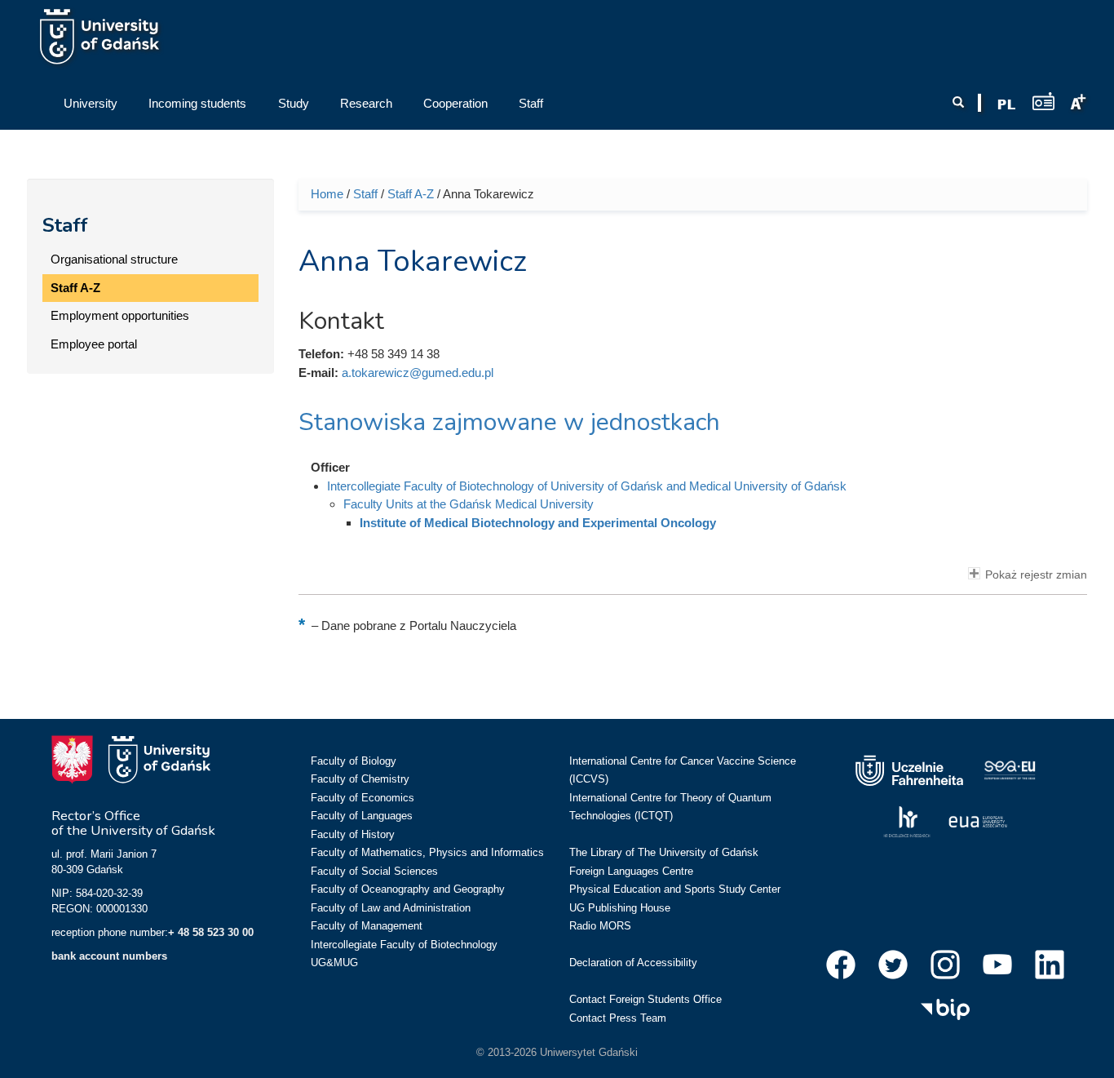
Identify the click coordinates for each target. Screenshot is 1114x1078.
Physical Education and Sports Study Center (674, 889)
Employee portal (94, 344)
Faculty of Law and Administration (391, 908)
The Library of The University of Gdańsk (663, 852)
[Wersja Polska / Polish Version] (1006, 104)
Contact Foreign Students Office (645, 999)
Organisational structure (114, 259)
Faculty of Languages (362, 816)
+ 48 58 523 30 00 (211, 932)
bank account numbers (109, 956)
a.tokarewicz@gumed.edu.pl (417, 372)
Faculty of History (353, 834)
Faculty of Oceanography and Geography (408, 889)
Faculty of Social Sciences (374, 871)
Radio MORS (600, 926)
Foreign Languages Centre (631, 871)
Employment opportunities (120, 315)
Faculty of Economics (362, 798)
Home (327, 194)
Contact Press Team (617, 1018)
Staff (65, 225)
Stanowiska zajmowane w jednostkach (509, 422)
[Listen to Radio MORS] (1043, 100)
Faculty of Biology (353, 761)
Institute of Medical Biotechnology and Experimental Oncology (538, 523)
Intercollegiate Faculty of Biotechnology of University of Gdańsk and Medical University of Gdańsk (587, 486)
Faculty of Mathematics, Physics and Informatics (427, 852)
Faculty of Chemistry (360, 779)
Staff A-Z (75, 288)
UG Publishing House (619, 908)
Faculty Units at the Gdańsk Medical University (468, 504)
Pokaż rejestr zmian (1036, 575)
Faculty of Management (366, 926)
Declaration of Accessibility (633, 962)
